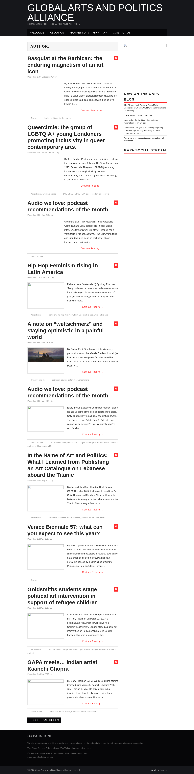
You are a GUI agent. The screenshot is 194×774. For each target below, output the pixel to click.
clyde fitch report (88, 442)
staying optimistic (68, 380)
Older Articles (46, 720)
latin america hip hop (83, 315)
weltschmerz (83, 380)
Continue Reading (91, 110)
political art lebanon (90, 518)
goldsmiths (85, 649)
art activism (56, 442)
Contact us (122, 32)
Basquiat (57, 118)
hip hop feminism (65, 315)
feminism (53, 315)
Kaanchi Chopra (78, 711)
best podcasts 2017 (71, 442)
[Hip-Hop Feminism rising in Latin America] (46, 295)
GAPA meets (36, 711)
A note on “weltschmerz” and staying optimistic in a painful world (65, 330)
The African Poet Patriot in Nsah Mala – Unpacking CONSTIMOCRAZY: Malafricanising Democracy (145, 108)
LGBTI (72, 194)
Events (34, 118)
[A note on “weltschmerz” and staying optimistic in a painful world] (46, 355)
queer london (92, 194)
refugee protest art (99, 649)
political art (92, 711)
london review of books (107, 442)
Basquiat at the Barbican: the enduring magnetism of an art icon (65, 64)
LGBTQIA (80, 194)
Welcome (37, 32)
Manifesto (78, 32)
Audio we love (37, 256)
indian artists (64, 711)
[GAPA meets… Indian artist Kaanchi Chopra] (46, 687)
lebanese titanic (65, 518)
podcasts (31, 446)
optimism (56, 380)
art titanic (53, 518)
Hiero (152, 770)
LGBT (65, 194)
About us (57, 32)
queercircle (104, 194)
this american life (44, 446)
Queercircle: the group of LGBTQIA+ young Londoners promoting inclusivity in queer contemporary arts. (143, 130)
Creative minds (49, 194)
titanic (102, 518)
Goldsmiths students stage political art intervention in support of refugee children (62, 595)
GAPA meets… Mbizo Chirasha (138, 115)
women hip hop (101, 315)
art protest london (71, 649)
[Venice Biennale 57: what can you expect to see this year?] (46, 551)
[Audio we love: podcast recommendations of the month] (46, 413)
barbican (48, 118)
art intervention (55, 649)
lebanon (76, 518)
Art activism (36, 194)
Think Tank (99, 32)
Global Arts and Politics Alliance (94, 12)
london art (66, 118)
